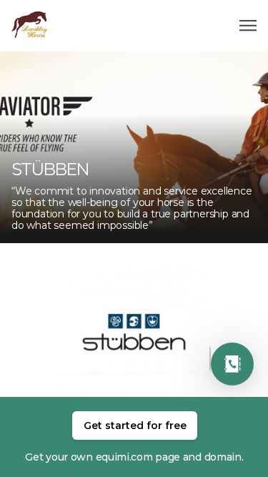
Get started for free (135, 425)
